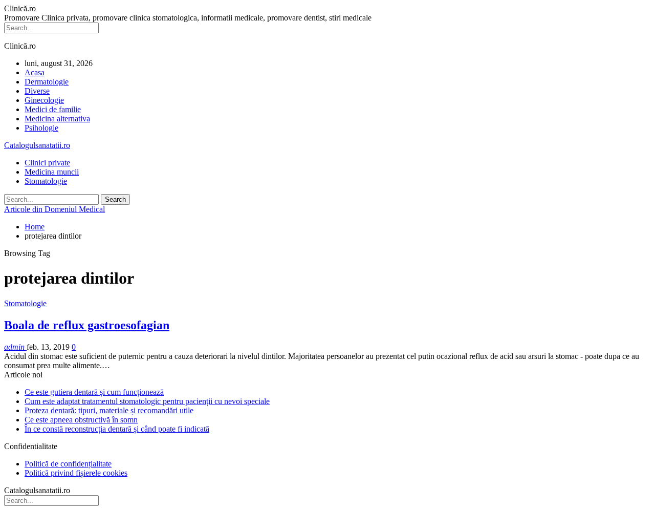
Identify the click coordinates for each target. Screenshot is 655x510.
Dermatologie (47, 81)
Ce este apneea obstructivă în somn (81, 419)
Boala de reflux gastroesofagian (86, 325)
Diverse (37, 91)
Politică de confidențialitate (68, 463)
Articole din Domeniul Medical (54, 209)
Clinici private (47, 162)
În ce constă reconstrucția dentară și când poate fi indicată (117, 428)
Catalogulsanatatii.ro (37, 145)
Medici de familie (53, 109)
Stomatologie (46, 181)
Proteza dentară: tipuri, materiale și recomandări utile (109, 410)
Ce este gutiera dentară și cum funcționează (94, 392)
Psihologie (41, 127)
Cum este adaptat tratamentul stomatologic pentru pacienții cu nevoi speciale (147, 401)
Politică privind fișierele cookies (76, 473)
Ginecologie (44, 100)
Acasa (35, 72)
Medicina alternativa (57, 118)
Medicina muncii (52, 171)
